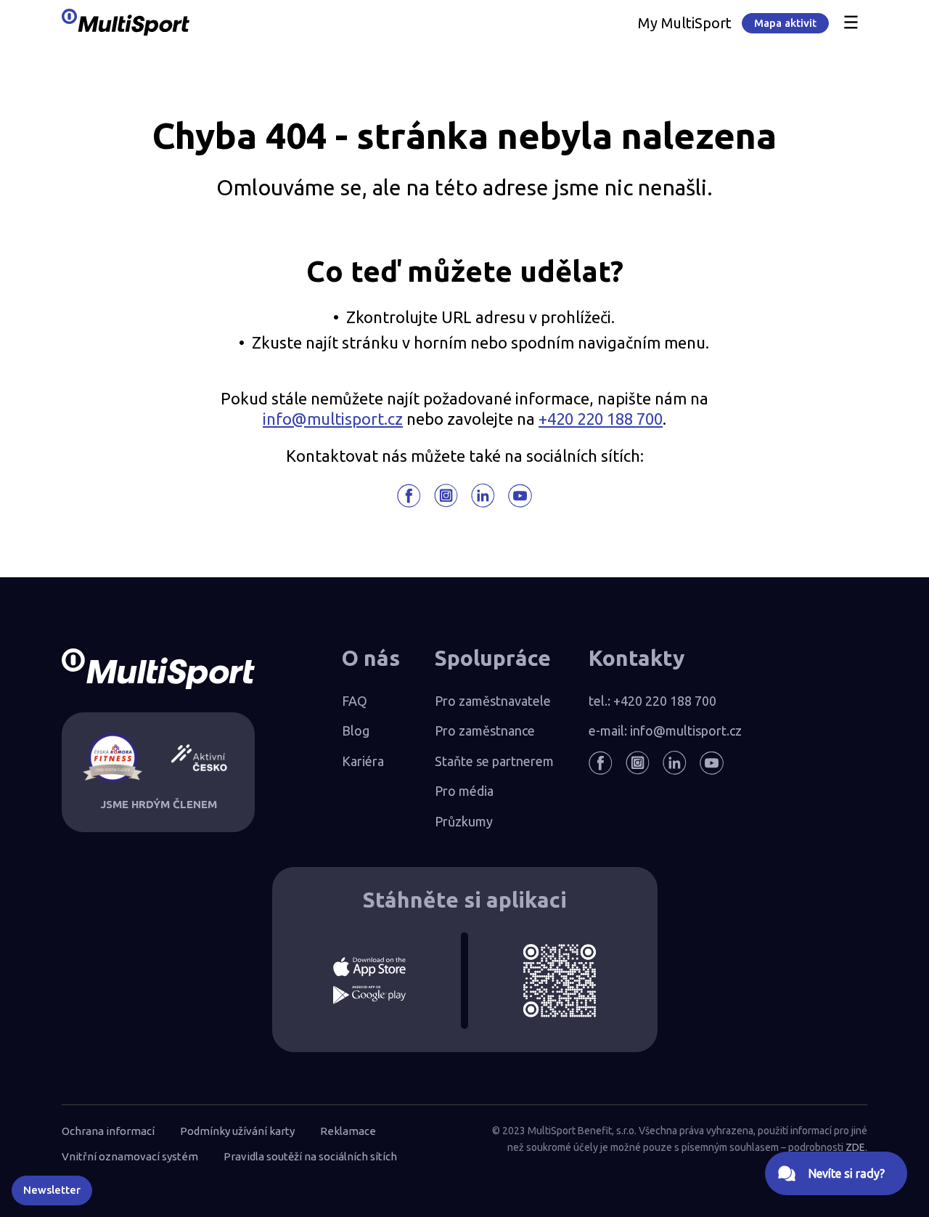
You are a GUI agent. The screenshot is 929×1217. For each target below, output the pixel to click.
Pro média (464, 790)
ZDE (855, 1147)
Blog (355, 730)
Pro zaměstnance (485, 730)
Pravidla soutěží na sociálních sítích (310, 1156)
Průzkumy (464, 821)
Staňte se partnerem (494, 761)
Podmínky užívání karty (237, 1131)
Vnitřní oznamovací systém (130, 1156)
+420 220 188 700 (601, 419)
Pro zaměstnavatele (493, 700)
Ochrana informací (108, 1131)
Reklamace (348, 1131)
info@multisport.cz (333, 419)
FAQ (354, 700)
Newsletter (52, 1190)
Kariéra (363, 761)
